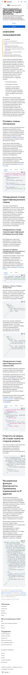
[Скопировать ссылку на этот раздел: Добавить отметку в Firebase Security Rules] (13, 288)
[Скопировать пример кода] (24, 172)
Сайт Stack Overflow (5, 636)
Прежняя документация (6, 644)
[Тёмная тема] (22, 172)
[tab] (6, 169)
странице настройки (8, 398)
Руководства (4, 606)
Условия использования (6, 667)
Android (3, 653)
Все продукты (4, 662)
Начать (14, 26)
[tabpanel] (14, 181)
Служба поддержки (5, 633)
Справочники (4, 608)
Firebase (3, 657)
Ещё (21, 169)
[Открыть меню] (2, 1)
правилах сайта (23, 594)
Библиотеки (3, 613)
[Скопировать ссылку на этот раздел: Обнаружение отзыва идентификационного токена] (11, 202)
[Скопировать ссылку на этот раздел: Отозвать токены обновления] (16, 124)
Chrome (3, 655)
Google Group (4, 638)
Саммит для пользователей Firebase (9, 623)
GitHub (2, 615)
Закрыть (14, 23)
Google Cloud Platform (6, 660)
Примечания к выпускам (6, 640)
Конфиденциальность (17, 667)
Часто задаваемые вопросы (7, 642)
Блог (2, 621)
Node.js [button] (6, 169)
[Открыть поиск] (19, 1)
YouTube (3, 627)
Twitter (2, 625)
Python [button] (16, 169)
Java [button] (11, 169)
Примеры (3, 610)
